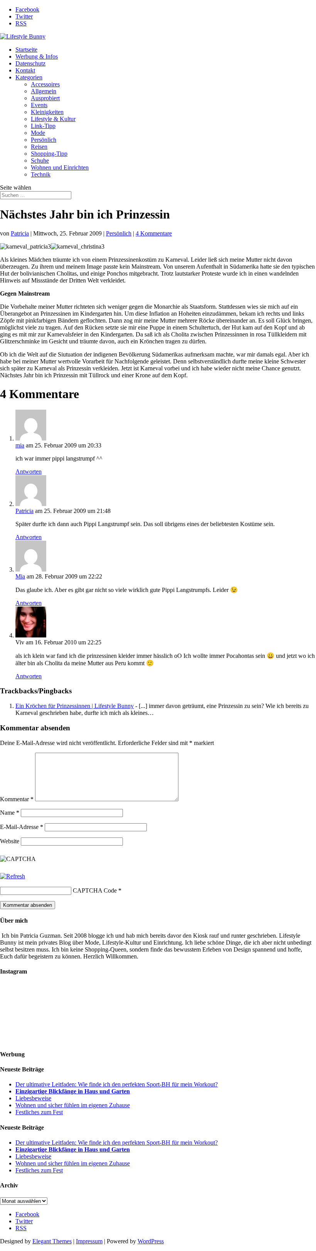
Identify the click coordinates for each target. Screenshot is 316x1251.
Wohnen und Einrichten (60, 167)
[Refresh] (12, 876)
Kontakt (25, 70)
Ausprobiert (45, 98)
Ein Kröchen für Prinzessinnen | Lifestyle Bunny (74, 706)
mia (19, 445)
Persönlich (43, 139)
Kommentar (17, 799)
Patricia (20, 233)
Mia (20, 576)
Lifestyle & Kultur (53, 119)
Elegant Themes (52, 1241)
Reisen (39, 146)
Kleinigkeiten (47, 112)
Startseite (26, 49)
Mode (38, 132)
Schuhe (40, 160)
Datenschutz (30, 63)
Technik (40, 174)
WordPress (151, 1241)
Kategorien (28, 77)
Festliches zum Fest (39, 1112)
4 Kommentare (154, 233)
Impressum (89, 1241)
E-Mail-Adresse (21, 827)
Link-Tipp (43, 126)
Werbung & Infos (36, 56)
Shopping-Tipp (49, 153)
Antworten (28, 471)
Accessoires (45, 84)
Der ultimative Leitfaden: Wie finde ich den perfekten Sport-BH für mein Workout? (116, 1084)
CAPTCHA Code (95, 890)
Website (9, 841)
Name (9, 812)
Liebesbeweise (33, 1098)
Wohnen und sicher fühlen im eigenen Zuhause (72, 1105)
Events (39, 105)
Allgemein (43, 91)
